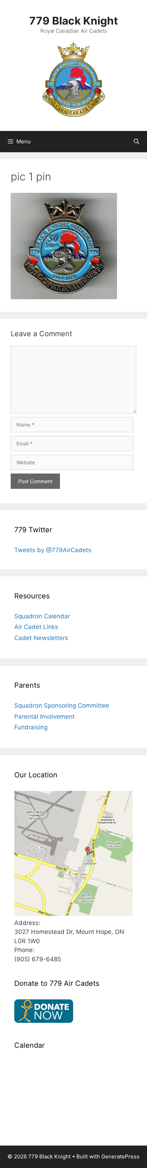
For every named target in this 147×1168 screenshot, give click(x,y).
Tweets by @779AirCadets (52, 550)
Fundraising (30, 727)
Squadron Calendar (42, 616)
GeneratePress (120, 1156)
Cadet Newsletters (41, 637)
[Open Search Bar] (136, 141)
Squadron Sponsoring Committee (61, 705)
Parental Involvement (44, 716)
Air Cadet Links (36, 626)
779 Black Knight (73, 20)
